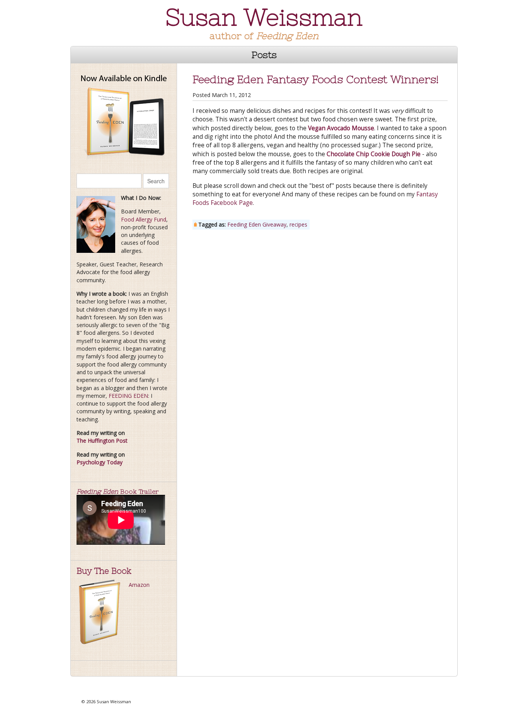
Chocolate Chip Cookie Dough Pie (374, 154)
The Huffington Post (102, 440)
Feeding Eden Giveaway (256, 224)
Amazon (139, 584)
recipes (298, 224)
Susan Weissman (264, 17)
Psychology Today (100, 462)
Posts (264, 54)
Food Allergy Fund (143, 219)
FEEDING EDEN (128, 395)
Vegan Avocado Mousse (341, 128)
